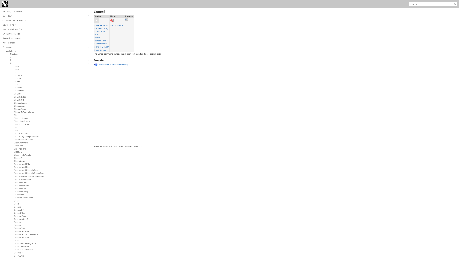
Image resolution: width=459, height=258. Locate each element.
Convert (17, 225)
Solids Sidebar (100, 43)
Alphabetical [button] (11, 51)
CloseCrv (18, 152)
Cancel (17, 82)
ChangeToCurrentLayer (24, 112)
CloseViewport (20, 161)
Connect (17, 207)
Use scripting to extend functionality (113, 64)
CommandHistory (21, 186)
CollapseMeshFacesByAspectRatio (29, 173)
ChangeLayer (20, 106)
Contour (17, 222)
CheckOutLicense (21, 124)
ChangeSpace (20, 109)
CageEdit (18, 69)
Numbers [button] (14, 54)
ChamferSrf (19, 100)
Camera (17, 79)
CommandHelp (20, 182)
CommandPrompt (21, 192)
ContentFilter (19, 213)
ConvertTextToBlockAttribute (26, 234)
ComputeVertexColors (23, 198)
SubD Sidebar (100, 50)
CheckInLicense (21, 118)
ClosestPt (18, 158)
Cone (16, 201)
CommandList (20, 189)
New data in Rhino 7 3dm (13, 29)
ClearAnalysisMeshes (23, 140)
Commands (19, 195)
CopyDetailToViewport (23, 250)
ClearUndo (18, 146)
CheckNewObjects (22, 121)
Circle (16, 127)
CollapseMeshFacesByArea (26, 170)
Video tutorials (9, 43)
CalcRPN (18, 75)
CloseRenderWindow (23, 155)
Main (96, 34)
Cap (16, 85)
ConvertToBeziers (21, 237)
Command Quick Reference (14, 20)
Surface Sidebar (101, 47)
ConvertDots (19, 228)
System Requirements (12, 38)
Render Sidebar (101, 40)
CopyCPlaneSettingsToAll (25, 244)
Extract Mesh (100, 31)
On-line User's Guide (11, 34)
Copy (16, 241)
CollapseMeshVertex (23, 179)
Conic (16, 204)
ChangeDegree (20, 103)
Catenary (18, 88)
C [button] (11, 63)
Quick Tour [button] (7, 16)
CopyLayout (19, 256)
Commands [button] (7, 47)
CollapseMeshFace (22, 167)
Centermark (19, 91)
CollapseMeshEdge (22, 164)
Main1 (97, 37)
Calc (16, 72)
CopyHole (18, 253)
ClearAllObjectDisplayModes (26, 137)
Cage (16, 66)
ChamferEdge (20, 97)
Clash (16, 130)
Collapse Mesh (101, 25)
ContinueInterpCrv (22, 219)
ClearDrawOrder (21, 143)
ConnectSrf (19, 210)
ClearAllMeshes (21, 134)
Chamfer (17, 94)
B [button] (10, 60)
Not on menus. (116, 25)
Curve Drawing (101, 28)
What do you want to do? (13, 12)
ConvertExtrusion (21, 231)
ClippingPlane (20, 149)
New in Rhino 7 (9, 25)
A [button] (10, 57)
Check (16, 115)
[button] (455, 4)
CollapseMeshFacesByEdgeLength (29, 176)
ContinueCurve (20, 216)
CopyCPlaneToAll (21, 247)
